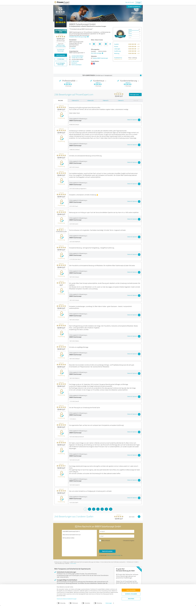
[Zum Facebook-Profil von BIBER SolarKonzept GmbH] (94, 64)
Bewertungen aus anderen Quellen (61, 45)
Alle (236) (60, 100)
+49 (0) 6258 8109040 (77, 56)
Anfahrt (73, 48)
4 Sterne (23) (90, 100)
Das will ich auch (129, 2)
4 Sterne (130, 31)
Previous (90, 44)
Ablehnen (131, 599)
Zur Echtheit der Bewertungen (60, 50)
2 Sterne (130, 35)
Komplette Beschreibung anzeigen (78, 37)
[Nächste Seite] (106, 509)
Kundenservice (118, 58)
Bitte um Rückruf (106, 540)
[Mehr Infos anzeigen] (120, 34)
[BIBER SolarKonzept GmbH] (61, 21)
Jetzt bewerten (60, 55)
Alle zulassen (131, 590)
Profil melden (73, 563)
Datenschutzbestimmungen (70, 599)
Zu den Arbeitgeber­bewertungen (60, 63)
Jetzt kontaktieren (134, 7)
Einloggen (138, 2)
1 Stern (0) (135, 100)
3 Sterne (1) (105, 100)
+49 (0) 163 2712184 (77, 57)
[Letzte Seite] (110, 509)
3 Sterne (130, 33)
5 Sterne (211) (75, 100)
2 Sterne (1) (120, 100)
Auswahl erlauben (131, 594)
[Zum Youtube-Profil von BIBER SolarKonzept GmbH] (92, 64)
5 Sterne (130, 29)
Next (110, 44)
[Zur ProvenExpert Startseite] (61, 3)
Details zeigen (109, 603)
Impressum (59, 599)
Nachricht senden (107, 551)
